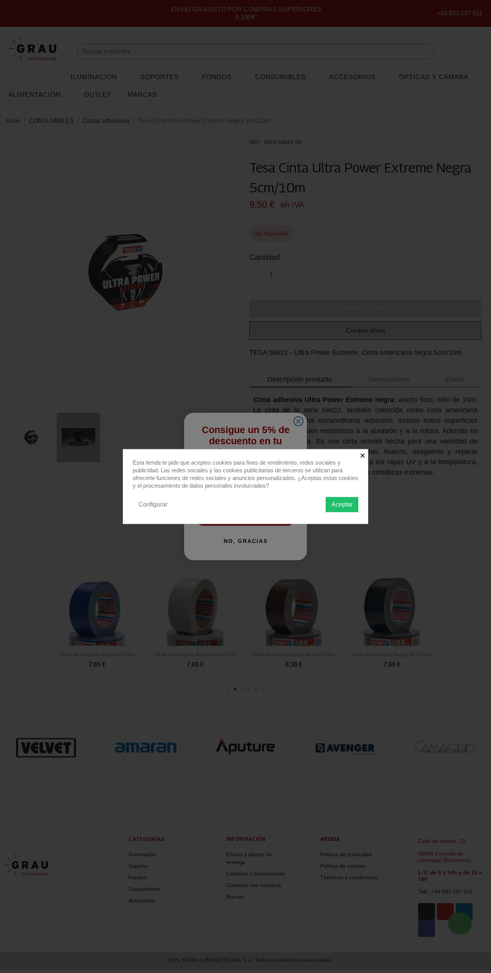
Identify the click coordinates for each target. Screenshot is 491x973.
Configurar (152, 504)
